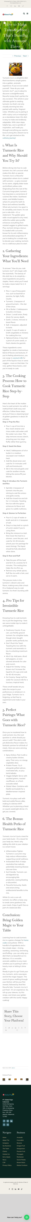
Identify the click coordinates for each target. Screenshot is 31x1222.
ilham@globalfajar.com (15, 3)
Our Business (7, 1146)
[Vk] (5, 1030)
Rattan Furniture (22, 1165)
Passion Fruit (21, 1151)
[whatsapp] (4, 1124)
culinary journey (9, 138)
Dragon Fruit (21, 1146)
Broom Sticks (21, 1162)
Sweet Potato (21, 1160)
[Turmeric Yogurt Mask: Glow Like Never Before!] (15, 1079)
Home (4, 1137)
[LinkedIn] (15, 1028)
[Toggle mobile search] (24, 13)
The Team (6, 1148)
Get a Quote (6, 1157)
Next (25, 56)
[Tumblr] (21, 1028)
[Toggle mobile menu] (27, 13)
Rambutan (20, 1157)
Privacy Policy (7, 1165)
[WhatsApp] (18, 1028)
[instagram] (7, 1121)
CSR (4, 1162)
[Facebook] (5, 1028)
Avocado (20, 1137)
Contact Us (6, 1154)
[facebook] (4, 1121)
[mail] (7, 1124)
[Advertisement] (15, 1049)
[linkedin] (11, 1121)
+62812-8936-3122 (21, 1)
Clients (5, 1151)
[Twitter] (9, 1028)
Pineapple (20, 1154)
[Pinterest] (25, 1028)
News (4, 1160)
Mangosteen (21, 1148)
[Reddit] (12, 1028)
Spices (13, 1067)
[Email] (17, 1030)
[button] (26, 1217)
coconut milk (18, 358)
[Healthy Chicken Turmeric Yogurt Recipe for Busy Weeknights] (21, 1079)
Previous (17, 56)
